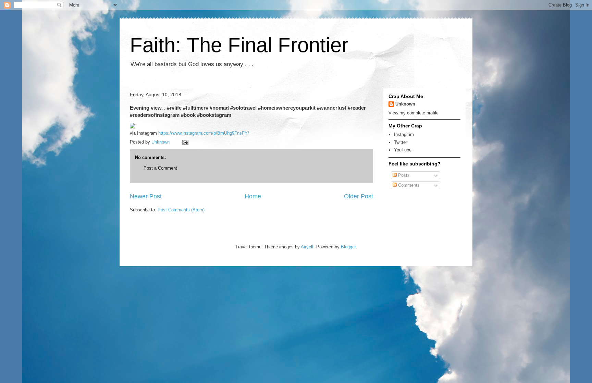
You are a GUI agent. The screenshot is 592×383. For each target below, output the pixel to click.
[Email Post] (185, 142)
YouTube (402, 149)
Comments (408, 185)
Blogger (348, 246)
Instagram (404, 134)
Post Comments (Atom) (181, 209)
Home (253, 196)
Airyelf (307, 246)
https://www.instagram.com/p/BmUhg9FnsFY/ (203, 133)
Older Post (358, 196)
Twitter (400, 142)
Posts (403, 175)
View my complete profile (413, 112)
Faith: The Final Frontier (239, 45)
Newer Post (146, 196)
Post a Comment (160, 168)
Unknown (405, 104)
